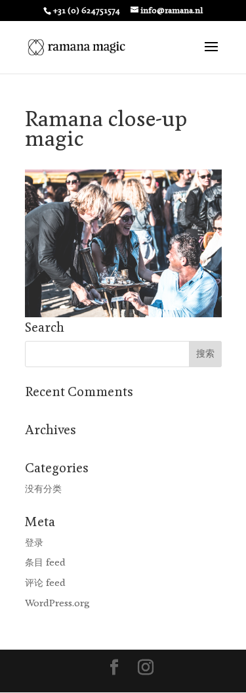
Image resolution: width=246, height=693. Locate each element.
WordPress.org (57, 603)
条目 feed (45, 562)
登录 (34, 542)
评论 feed (45, 583)
